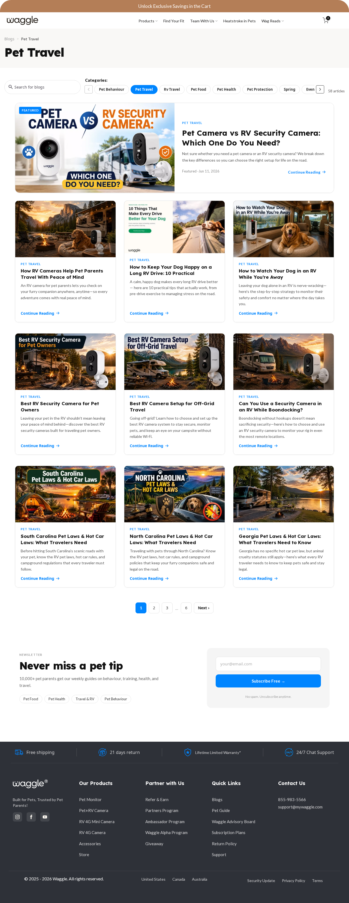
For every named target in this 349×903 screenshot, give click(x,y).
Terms (317, 880)
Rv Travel (172, 89)
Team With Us (202, 21)
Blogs (9, 38)
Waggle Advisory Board (233, 821)
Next (202, 607)
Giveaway (154, 843)
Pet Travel (144, 89)
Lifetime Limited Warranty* (218, 752)
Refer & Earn (157, 799)
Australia (199, 879)
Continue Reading (37, 313)
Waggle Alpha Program (166, 832)
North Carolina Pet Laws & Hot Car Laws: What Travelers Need (171, 539)
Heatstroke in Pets (239, 21)
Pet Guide (221, 810)
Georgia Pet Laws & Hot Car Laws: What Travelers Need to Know (280, 539)
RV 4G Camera (92, 832)
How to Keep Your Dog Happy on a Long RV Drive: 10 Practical (171, 270)
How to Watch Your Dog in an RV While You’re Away (277, 274)
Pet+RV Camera (93, 810)
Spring (289, 89)
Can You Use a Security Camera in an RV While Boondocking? (280, 407)
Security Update (261, 880)
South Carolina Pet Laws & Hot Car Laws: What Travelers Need (62, 539)
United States (154, 879)
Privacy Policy (293, 880)
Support (219, 854)
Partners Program (161, 810)
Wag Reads (271, 21)
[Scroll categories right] (320, 89)
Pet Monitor (90, 799)
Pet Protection (260, 89)
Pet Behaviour (111, 89)
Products (146, 21)
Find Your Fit (173, 21)
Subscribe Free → (268, 680)
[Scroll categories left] (89, 89)
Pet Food (198, 89)
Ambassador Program (165, 821)
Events (312, 89)
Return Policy (224, 843)
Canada (178, 879)
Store (84, 854)
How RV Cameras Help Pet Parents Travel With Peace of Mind (62, 274)
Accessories (90, 843)
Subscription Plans (228, 832)
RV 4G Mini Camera (97, 821)
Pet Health (226, 89)
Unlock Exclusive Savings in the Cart (174, 6)
